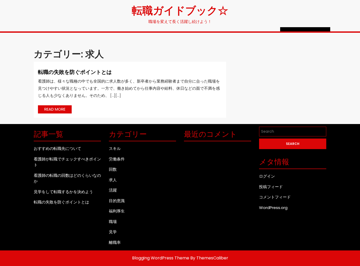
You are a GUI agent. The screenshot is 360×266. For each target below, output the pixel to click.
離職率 (115, 242)
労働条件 (117, 159)
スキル (115, 148)
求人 (113, 180)
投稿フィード (271, 186)
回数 (113, 169)
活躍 (113, 190)
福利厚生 (117, 211)
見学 (113, 232)
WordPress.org (273, 207)
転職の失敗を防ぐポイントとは (75, 71)
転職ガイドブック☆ (180, 10)
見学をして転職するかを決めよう (63, 191)
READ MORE (58, 109)
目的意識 (117, 200)
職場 (113, 221)
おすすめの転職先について (57, 148)
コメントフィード (275, 197)
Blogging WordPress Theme (160, 258)
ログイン (267, 176)
